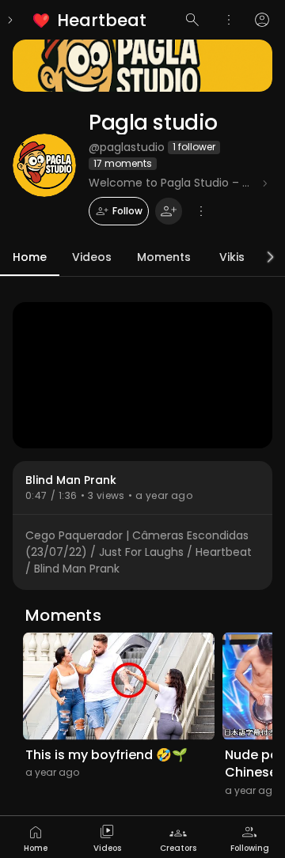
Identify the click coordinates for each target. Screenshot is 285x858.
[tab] (35, 837)
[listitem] (90, 20)
